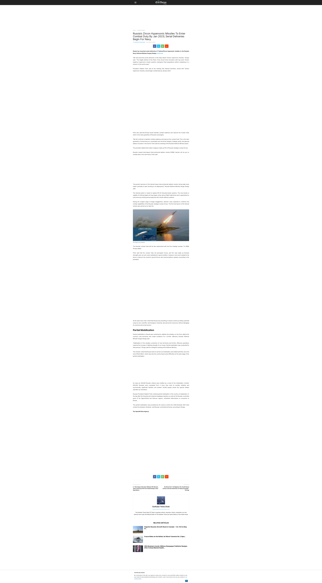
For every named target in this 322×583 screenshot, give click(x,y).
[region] (161, 18)
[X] (158, 46)
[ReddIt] (166, 46)
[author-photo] (161, 504)
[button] (135, 2)
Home (134, 30)
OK (186, 580)
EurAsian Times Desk (140, 42)
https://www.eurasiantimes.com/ (161, 509)
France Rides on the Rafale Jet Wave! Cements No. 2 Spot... (165, 536)
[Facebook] (154, 46)
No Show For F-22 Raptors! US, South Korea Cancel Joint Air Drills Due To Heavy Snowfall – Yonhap (176, 488)
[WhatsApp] (162, 46)
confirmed (159, 53)
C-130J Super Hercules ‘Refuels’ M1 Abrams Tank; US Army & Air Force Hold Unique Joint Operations (145, 488)
